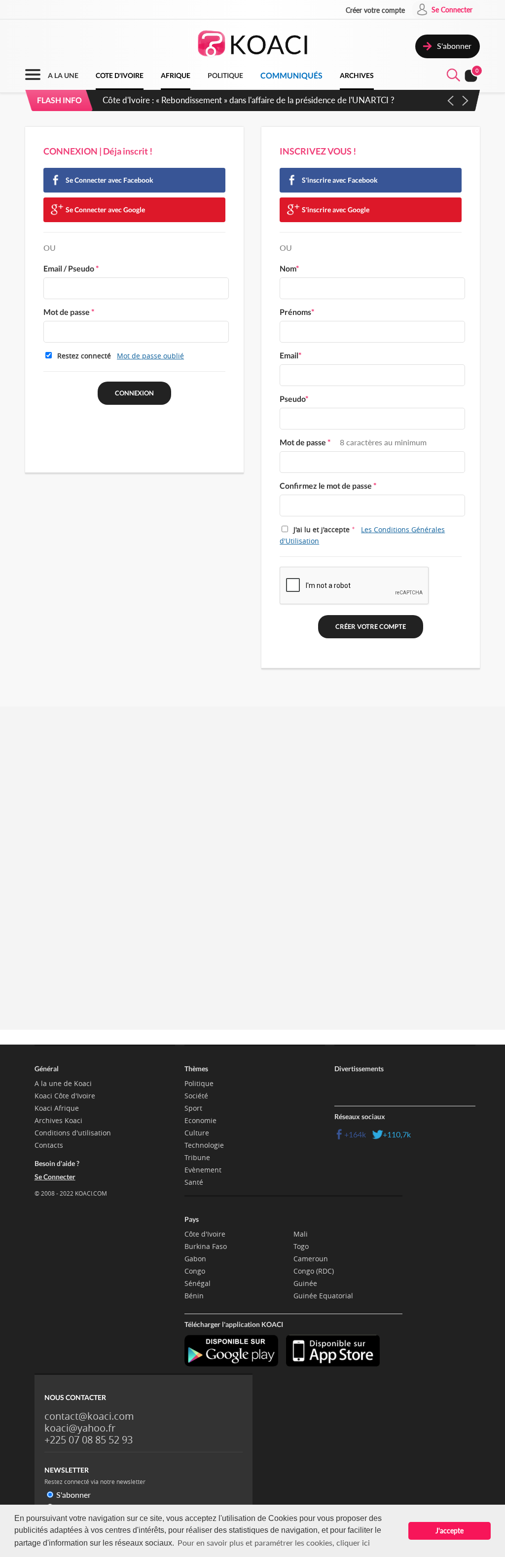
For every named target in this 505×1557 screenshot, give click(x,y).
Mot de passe (68, 311)
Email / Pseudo (71, 268)
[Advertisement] (252, 810)
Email (290, 355)
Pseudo (294, 398)
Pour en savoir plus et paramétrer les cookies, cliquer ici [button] (274, 1542)
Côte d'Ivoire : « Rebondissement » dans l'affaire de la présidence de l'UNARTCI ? (249, 100)
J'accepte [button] (449, 1530)
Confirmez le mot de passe (328, 485)
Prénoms (297, 311)
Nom (289, 268)
